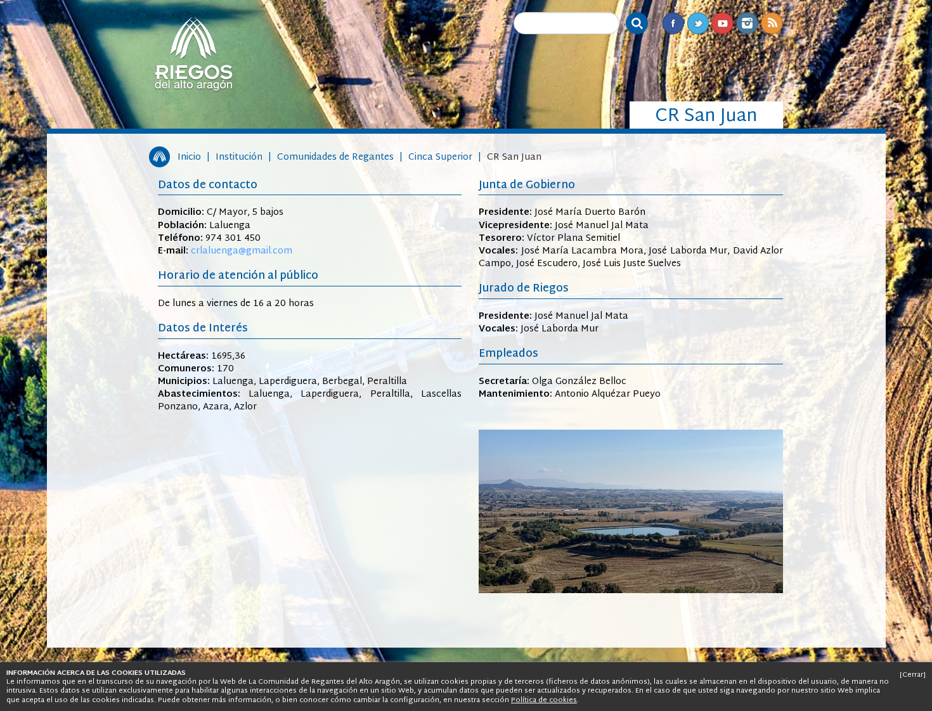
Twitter (698, 23)
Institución (239, 157)
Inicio (189, 157)
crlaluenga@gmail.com (241, 251)
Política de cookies (544, 700)
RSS (772, 23)
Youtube (722, 23)
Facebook (673, 23)
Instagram (747, 23)
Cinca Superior (440, 157)
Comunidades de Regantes (335, 157)
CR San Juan (514, 157)
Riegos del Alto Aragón (193, 54)
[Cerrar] (913, 675)
